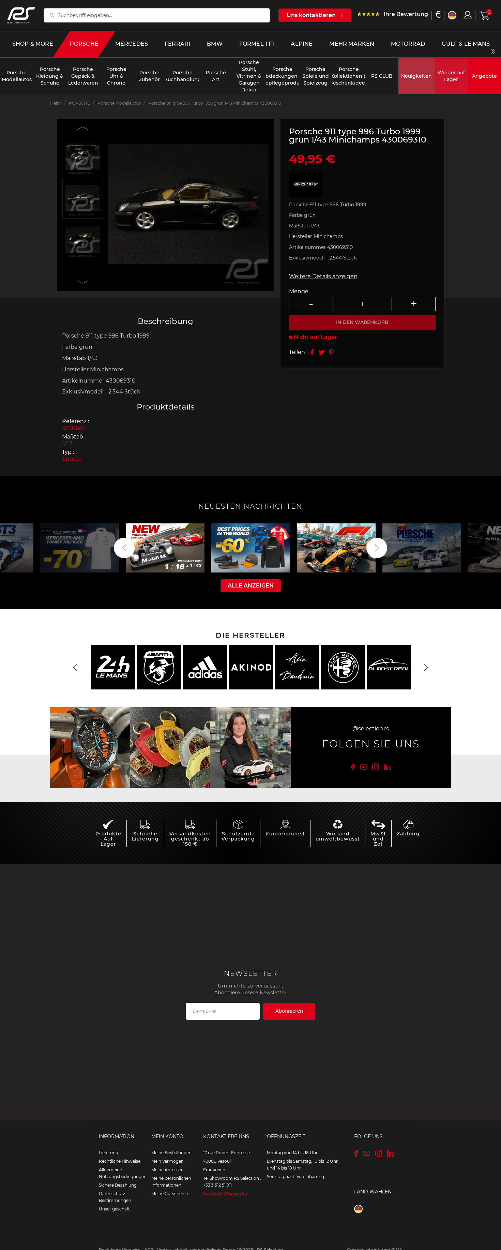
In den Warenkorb (362, 322)
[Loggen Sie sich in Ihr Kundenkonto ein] (468, 14)
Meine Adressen (167, 1169)
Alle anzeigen (251, 585)
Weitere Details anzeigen (323, 276)
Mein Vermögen (167, 1161)
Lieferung (108, 1152)
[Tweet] (322, 352)
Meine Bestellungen (171, 1152)
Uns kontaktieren (311, 15)
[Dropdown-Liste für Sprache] (452, 15)
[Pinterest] (331, 352)
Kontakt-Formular (225, 1194)
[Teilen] (312, 352)
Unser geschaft (114, 1208)
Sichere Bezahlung (118, 1185)
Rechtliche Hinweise (119, 1161)
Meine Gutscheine (169, 1193)
